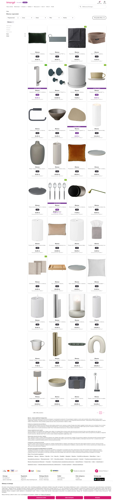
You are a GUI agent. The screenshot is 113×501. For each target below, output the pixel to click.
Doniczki (81, 459)
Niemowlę (59, 479)
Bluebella (68, 456)
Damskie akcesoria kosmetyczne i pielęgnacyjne (49, 464)
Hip (52, 456)
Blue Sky (56, 456)
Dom (7, 34)
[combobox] (92, 7)
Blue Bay (47, 456)
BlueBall (62, 456)
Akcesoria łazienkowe (78, 464)
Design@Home (79, 461)
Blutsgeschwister (45, 459)
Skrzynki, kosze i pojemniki (71, 459)
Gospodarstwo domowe (34, 459)
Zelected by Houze (32, 464)
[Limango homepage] (11, 2)
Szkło (93, 461)
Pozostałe (48, 461)
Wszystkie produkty (59, 459)
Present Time (87, 461)
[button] (104, 2)
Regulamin (23, 478)
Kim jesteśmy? (6, 478)
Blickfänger (30, 456)
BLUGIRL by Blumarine (82, 456)
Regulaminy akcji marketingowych (29, 479)
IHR (52, 459)
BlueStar (74, 456)
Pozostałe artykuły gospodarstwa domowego (63, 461)
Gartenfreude (99, 461)
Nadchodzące (79, 479)
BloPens (42, 456)
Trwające (78, 478)
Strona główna (61, 478)
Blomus (36, 456)
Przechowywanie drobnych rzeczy (93, 459)
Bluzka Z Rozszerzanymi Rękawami (36, 461)
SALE (7, 36)
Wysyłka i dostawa (43, 478)
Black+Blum (93, 456)
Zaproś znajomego (7, 479)
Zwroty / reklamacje (44, 479)
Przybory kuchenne (66, 464)
